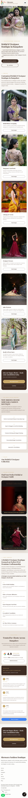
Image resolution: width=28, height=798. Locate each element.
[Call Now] (3, 791)
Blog (2, 780)
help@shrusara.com (5, 790)
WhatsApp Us (4, 792)
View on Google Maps (6, 794)
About (2, 776)
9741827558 (3, 788)
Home (2, 768)
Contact (3, 778)
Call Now (11, 65)
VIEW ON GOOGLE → (14, 660)
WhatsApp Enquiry (14, 381)
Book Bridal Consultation (10, 61)
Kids (2, 774)
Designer (3, 772)
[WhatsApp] (3, 795)
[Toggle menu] (25, 3)
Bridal (2, 770)
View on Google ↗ (15, 719)
